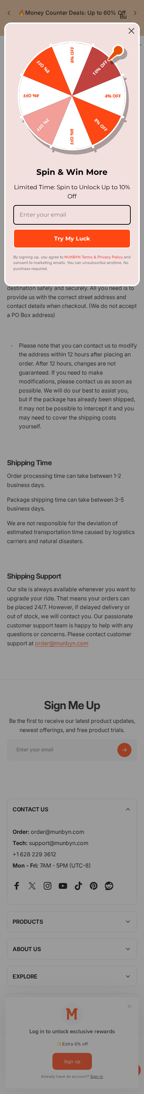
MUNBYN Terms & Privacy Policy (93, 257)
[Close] (131, 30)
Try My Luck (72, 238)
